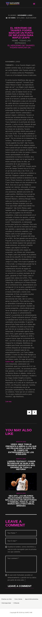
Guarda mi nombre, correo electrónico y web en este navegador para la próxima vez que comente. (22, 549)
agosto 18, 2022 (21, 442)
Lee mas (8, 402)
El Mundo (12, 15)
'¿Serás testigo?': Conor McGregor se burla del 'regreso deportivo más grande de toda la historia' (21, 466)
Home (15, 41)
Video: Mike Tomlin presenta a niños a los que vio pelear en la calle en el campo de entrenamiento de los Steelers (21, 449)
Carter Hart (9, 362)
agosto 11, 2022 (21, 459)
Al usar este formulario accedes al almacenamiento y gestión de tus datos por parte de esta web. (22, 577)
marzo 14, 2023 (21, 493)
